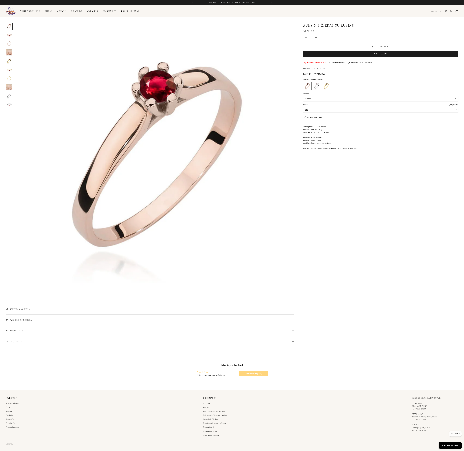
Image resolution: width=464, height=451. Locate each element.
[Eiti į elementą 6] (9, 69)
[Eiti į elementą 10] (9, 104)
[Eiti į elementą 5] (9, 61)
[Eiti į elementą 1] (9, 26)
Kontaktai (206, 403)
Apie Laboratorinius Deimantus (214, 411)
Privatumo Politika (210, 431)
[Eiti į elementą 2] (9, 35)
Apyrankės (92, 11)
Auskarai (61, 11)
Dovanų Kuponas (130, 11)
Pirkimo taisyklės (209, 427)
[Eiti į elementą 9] (9, 95)
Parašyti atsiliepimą (253, 373)
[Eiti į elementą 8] (9, 87)
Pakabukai (76, 11)
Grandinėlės (109, 11)
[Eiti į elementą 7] (9, 78)
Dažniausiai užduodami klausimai (215, 415)
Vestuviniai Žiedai (30, 11)
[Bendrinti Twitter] (317, 69)
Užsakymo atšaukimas (211, 435)
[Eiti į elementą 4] (9, 52)
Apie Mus (206, 407)
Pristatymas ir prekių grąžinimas (214, 423)
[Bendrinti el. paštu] (324, 69)
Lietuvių (435, 11)
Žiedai (48, 11)
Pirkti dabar (381, 54)
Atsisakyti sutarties (450, 445)
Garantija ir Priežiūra (210, 419)
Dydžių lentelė (453, 105)
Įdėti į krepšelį (380, 47)
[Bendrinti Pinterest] (321, 69)
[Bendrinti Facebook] (314, 69)
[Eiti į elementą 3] (9, 43)
